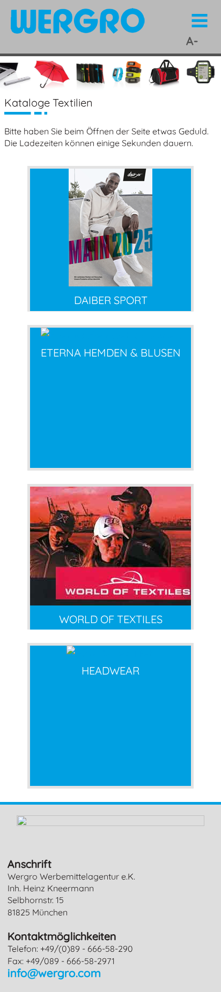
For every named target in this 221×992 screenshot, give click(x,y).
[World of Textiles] (110, 601)
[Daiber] (110, 282)
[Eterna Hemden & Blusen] (111, 335)
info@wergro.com (54, 973)
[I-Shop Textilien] (111, 653)
